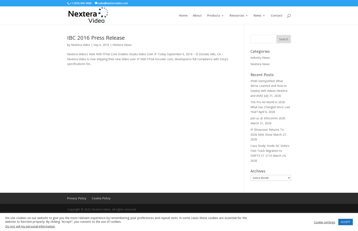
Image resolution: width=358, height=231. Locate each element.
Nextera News (122, 45)
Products (213, 15)
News (257, 15)
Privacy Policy (76, 198)
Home (183, 15)
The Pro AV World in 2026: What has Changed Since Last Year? (270, 107)
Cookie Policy (101, 198)
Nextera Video (80, 45)
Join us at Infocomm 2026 (267, 118)
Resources (237, 15)
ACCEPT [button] (345, 222)
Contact (277, 15)
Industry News (260, 58)
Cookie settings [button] (324, 222)
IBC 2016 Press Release (96, 37)
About (197, 15)
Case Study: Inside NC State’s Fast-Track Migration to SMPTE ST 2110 (269, 151)
